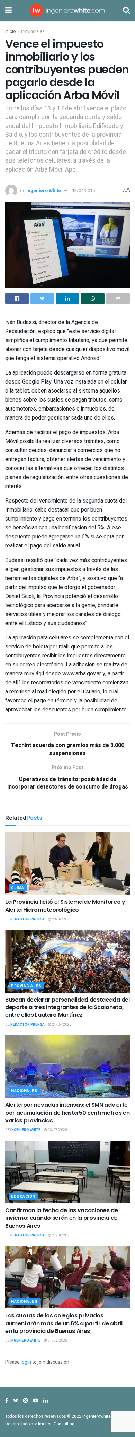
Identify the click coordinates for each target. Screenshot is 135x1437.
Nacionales (24, 1091)
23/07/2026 (57, 1129)
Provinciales (33, 31)
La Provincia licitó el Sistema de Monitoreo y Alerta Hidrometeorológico (65, 905)
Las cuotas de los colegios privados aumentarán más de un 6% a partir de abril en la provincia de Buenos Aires (64, 1323)
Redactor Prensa (27, 919)
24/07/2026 (61, 1024)
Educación (23, 1196)
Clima (17, 888)
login (26, 1362)
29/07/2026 (61, 919)
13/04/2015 (83, 190)
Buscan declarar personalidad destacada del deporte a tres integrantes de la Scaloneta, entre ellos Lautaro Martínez (67, 1007)
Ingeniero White (43, 190)
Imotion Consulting (56, 1424)
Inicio (10, 31)
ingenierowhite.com (101, 1416)
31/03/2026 (57, 1340)
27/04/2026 (61, 1235)
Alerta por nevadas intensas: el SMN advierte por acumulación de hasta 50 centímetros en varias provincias (67, 1112)
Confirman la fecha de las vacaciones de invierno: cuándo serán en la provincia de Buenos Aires (61, 1218)
